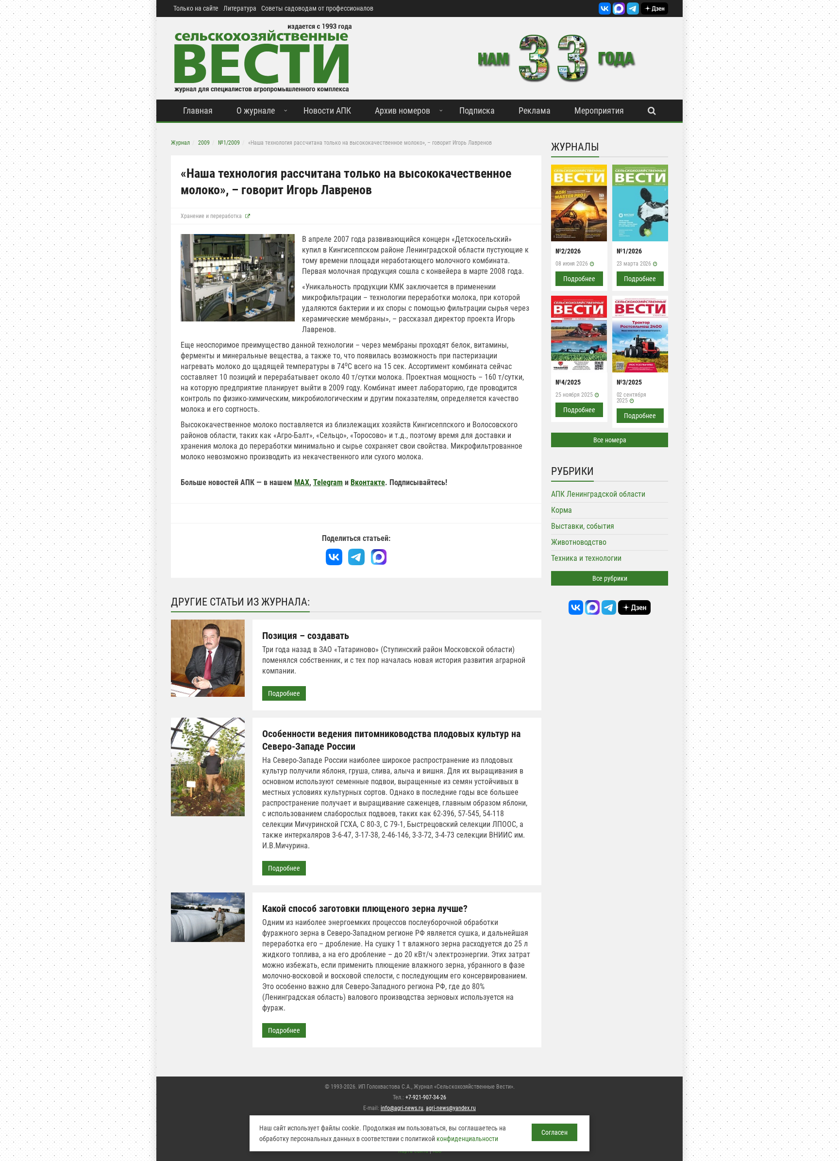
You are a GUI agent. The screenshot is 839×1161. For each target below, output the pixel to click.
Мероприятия (599, 110)
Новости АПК (327, 110)
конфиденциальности (467, 1139)
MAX (301, 482)
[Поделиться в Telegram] (356, 557)
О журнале (255, 110)
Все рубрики (609, 578)
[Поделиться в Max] (378, 557)
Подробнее (284, 693)
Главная (198, 110)
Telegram (328, 482)
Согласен (554, 1132)
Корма (561, 510)
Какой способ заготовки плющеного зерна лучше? (365, 908)
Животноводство (578, 542)
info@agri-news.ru (402, 1108)
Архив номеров (402, 110)
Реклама (535, 110)
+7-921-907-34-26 (425, 1097)
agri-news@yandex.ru (451, 1108)
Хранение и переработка (211, 216)
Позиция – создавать (305, 635)
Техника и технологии (586, 558)
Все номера (609, 440)
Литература (239, 8)
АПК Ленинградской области (598, 494)
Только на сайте (195, 8)
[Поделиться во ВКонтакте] (334, 557)
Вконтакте (368, 482)
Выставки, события (582, 526)
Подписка (477, 110)
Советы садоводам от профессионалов (317, 8)
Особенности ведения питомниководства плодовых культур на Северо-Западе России (391, 740)
